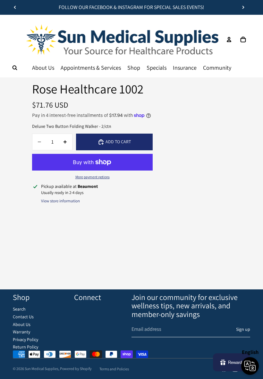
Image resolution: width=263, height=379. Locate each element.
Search (19, 309)
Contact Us (23, 317)
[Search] (15, 68)
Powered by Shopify (76, 368)
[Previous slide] (15, 7)
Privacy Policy (25, 339)
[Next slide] (243, 7)
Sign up (243, 329)
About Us (21, 324)
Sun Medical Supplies (41, 368)
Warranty (21, 332)
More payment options (92, 176)
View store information (60, 201)
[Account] (229, 39)
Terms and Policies (114, 368)
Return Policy (25, 347)
